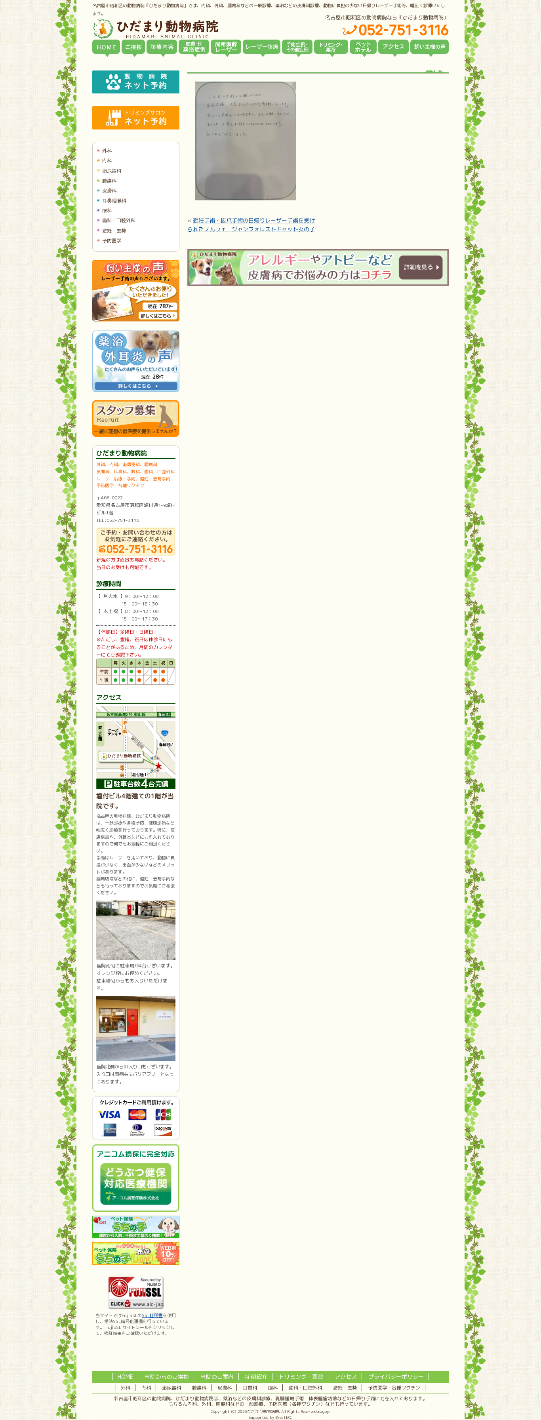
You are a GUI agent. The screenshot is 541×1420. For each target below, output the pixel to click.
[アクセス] (393, 47)
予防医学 (111, 240)
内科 (107, 160)
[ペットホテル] (363, 47)
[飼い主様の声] (429, 47)
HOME (125, 1376)
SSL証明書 (152, 1315)
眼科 (107, 210)
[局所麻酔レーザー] (226, 47)
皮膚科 (109, 190)
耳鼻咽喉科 (114, 200)
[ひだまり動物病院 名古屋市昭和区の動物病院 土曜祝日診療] (189, 28)
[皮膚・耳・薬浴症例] (194, 47)
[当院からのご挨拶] (133, 47)
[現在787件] (135, 319)
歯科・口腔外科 (118, 220)
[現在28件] (135, 390)
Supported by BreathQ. (270, 1417)
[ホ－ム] (106, 47)
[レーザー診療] (261, 47)
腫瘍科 (109, 180)
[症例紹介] (297, 47)
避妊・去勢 (114, 230)
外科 (107, 150)
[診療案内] (162, 47)
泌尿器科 (111, 171)
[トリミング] (331, 47)
